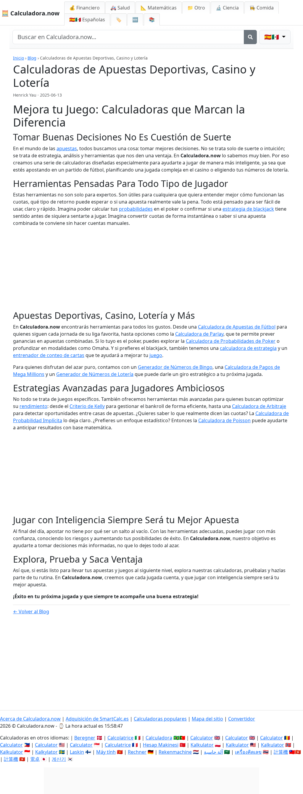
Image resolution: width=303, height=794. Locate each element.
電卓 (35, 759)
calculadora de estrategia (248, 348)
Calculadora (159, 737)
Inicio (18, 58)
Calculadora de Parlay (199, 334)
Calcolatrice (120, 737)
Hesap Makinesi (160, 745)
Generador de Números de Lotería (94, 374)
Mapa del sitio (207, 718)
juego (155, 355)
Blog (32, 58)
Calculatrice (118, 745)
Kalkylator (46, 752)
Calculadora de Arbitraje (259, 406)
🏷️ (119, 19)
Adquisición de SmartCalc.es (97, 718)
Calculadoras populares (160, 718)
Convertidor (241, 718)
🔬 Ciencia (227, 7)
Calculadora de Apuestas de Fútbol (236, 327)
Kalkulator (202, 745)
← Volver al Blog (31, 611)
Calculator (201, 737)
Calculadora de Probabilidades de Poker (230, 341)
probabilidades (136, 209)
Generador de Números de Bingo (175, 367)
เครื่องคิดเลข (248, 752)
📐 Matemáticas (159, 7)
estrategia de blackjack (248, 209)
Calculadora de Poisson (224, 420)
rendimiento (33, 406)
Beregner (84, 737)
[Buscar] (250, 37)
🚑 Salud (120, 7)
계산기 (59, 759)
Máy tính (106, 752)
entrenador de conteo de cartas (48, 355)
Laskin (77, 752)
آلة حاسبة (213, 752)
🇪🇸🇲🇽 (87, 19)
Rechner (137, 752)
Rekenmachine (175, 752)
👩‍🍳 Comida (261, 7)
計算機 (281, 752)
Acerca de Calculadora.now (30, 718)
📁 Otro (196, 7)
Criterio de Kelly (87, 406)
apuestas (67, 148)
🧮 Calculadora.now (30, 13)
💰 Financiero (84, 7)
